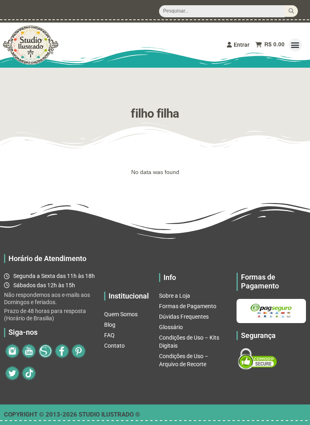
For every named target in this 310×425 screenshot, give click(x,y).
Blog (109, 324)
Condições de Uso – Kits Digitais (189, 341)
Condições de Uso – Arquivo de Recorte (183, 360)
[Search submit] (291, 11)
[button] (295, 45)
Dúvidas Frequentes (184, 316)
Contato (114, 345)
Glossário (171, 327)
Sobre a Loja (174, 295)
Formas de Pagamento (187, 306)
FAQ (109, 335)
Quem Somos (121, 314)
